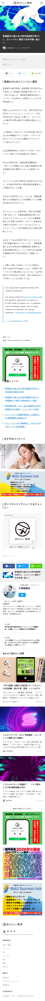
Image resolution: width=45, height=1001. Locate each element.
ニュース (18, 48)
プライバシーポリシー (10, 981)
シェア (10, 73)
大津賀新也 (24, 588)
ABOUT (5, 967)
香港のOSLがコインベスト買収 (14, 59)
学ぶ (4, 952)
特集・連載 (6, 945)
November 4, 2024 (20, 321)
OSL (8, 337)
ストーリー (6, 948)
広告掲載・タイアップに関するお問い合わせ (18, 996)
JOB (4, 959)
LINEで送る (37, 73)
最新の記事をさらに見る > (22, 808)
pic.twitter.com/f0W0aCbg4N (28, 312)
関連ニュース (8, 64)
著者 (4, 963)
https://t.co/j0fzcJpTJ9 (32, 297)
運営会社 (6, 978)
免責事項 (6, 985)
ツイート (24, 73)
